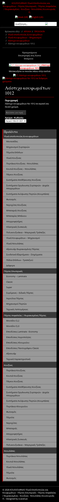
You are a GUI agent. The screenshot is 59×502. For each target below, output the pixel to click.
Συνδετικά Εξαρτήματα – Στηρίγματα (24, 254)
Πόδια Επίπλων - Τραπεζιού (19, 260)
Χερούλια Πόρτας (14, 298)
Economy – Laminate (16, 276)
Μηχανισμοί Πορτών (16, 303)
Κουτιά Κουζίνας (14, 375)
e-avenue (23, 498)
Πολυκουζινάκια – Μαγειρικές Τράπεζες (25, 232)
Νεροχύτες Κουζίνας (16, 204)
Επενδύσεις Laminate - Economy (22, 331)
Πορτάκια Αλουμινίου (17, 406)
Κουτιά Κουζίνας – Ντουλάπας (21, 168)
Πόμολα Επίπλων (14, 152)
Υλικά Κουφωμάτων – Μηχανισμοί (24, 37)
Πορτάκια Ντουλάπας (17, 456)
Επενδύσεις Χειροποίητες (18, 337)
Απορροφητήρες (14, 221)
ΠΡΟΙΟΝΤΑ (39, 31)
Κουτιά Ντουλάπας (15, 461)
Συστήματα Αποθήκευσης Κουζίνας (23, 179)
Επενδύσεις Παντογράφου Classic (22, 348)
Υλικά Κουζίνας (13, 157)
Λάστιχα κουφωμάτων (19, 40)
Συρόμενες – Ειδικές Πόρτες (19, 292)
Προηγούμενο (29, 52)
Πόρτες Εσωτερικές (13, 271)
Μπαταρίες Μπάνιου (16, 215)
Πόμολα (10, 417)
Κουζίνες (8, 365)
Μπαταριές (11, 428)
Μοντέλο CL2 (12, 320)
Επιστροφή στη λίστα (29, 55)
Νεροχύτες (11, 422)
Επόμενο (28, 58)
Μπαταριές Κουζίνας (16, 210)
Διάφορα (10, 265)
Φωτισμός (11, 199)
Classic (9, 281)
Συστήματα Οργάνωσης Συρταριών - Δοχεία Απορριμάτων (27, 187)
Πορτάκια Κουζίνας (15, 370)
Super (9, 287)
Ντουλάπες (9, 450)
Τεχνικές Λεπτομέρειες (17, 309)
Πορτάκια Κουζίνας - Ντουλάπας (22, 163)
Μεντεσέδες (12, 141)
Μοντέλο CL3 (12, 326)
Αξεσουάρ (11, 353)
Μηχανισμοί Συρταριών (18, 147)
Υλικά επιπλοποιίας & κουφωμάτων (25, 34)
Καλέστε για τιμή (14, 112)
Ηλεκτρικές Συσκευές (16, 226)
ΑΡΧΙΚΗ (27, 31)
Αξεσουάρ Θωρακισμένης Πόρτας (22, 249)
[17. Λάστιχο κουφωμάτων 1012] (29, 74)
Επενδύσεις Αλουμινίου (17, 342)
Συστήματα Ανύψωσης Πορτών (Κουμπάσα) (27, 193)
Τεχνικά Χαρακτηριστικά (18, 359)
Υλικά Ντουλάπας (14, 243)
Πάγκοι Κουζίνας (14, 174)
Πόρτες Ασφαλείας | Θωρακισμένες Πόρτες (25, 315)
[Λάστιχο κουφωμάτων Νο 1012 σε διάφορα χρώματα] (29, 79)
